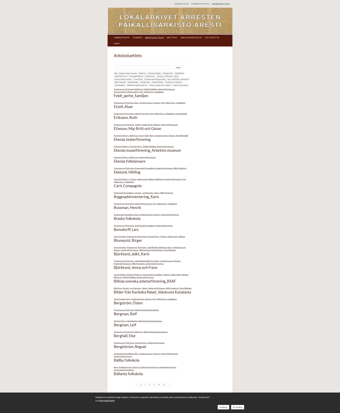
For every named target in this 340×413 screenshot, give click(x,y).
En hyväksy (237, 407)
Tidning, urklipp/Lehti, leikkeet (160, 85)
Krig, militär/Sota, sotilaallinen (178, 79)
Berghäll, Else (124, 335)
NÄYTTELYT (172, 37)
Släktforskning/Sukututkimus (137, 85)
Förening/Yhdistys (154, 73)
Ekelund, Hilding (127, 172)
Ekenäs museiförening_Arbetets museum (147, 150)
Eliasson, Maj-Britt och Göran (137, 128)
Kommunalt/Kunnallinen (123, 79)
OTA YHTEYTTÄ (212, 37)
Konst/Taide (138, 79)
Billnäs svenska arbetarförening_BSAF (145, 281)
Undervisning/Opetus (180, 85)
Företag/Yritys (168, 73)
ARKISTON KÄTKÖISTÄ (191, 37)
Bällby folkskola (126, 360)
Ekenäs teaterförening (132, 139)
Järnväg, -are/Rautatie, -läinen (168, 76)
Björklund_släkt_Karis (131, 254)
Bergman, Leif (125, 325)
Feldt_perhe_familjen (131, 95)
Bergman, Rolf (125, 314)
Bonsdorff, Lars (126, 229)
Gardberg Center (181, 4)
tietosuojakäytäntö (107, 400)
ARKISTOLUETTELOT (154, 37)
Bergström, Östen (128, 303)
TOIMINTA (137, 37)
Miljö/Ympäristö (120, 82)
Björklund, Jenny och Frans (135, 267)
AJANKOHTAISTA (122, 37)
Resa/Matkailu (120, 85)
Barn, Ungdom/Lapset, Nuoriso (126, 73)
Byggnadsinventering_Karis (136, 196)
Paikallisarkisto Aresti (221, 4)
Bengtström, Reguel (130, 346)
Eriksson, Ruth (125, 117)
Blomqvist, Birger (128, 240)
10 (159, 384)
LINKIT (117, 43)
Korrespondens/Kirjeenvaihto (155, 79)
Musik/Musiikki (133, 82)
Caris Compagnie (128, 185)
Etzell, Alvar (123, 106)
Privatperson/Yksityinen (173, 82)
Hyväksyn (223, 407)
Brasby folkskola (127, 218)
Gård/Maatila (179, 73)
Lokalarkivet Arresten (200, 4)
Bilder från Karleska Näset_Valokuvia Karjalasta (152, 292)
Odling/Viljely (145, 82)
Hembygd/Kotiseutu (136, 76)
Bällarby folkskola (128, 373)
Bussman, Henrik (127, 207)
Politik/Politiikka (157, 82)
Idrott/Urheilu (150, 76)
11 (164, 384)
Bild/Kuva (142, 73)
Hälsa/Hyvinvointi (121, 76)
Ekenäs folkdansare (129, 161)
